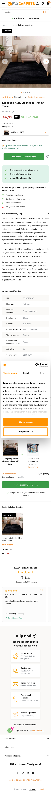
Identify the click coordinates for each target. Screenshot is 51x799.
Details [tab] (26, 373)
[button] (22, 92)
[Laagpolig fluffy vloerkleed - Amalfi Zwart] (12, 524)
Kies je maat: (7, 126)
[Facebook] (18, 773)
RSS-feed (40, 789)
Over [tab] (42, 373)
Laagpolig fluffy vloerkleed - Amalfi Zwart (12, 539)
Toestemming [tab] (10, 373)
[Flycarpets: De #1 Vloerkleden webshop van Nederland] (21, 4)
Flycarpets (32, 789)
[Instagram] (23, 773)
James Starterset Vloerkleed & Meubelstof (33, 461)
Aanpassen (23, 431)
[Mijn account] (37, 3)
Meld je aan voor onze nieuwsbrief (25, 779)
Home (4, 25)
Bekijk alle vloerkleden (36, 97)
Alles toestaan (26, 422)
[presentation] (5, 61)
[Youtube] (33, 773)
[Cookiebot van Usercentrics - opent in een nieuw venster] (36, 365)
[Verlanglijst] (42, 3)
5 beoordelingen (20, 97)
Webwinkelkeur (38, 730)
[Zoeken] (45, 12)
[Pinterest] (28, 773)
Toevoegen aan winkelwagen (24, 157)
